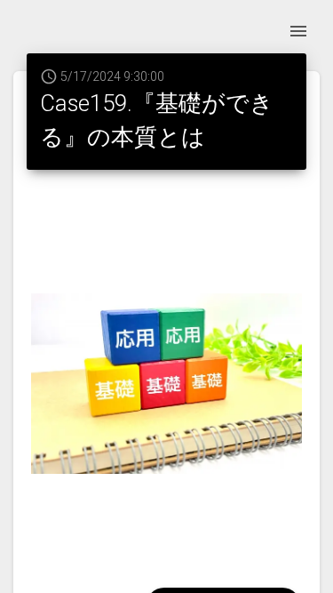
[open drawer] (298, 31)
